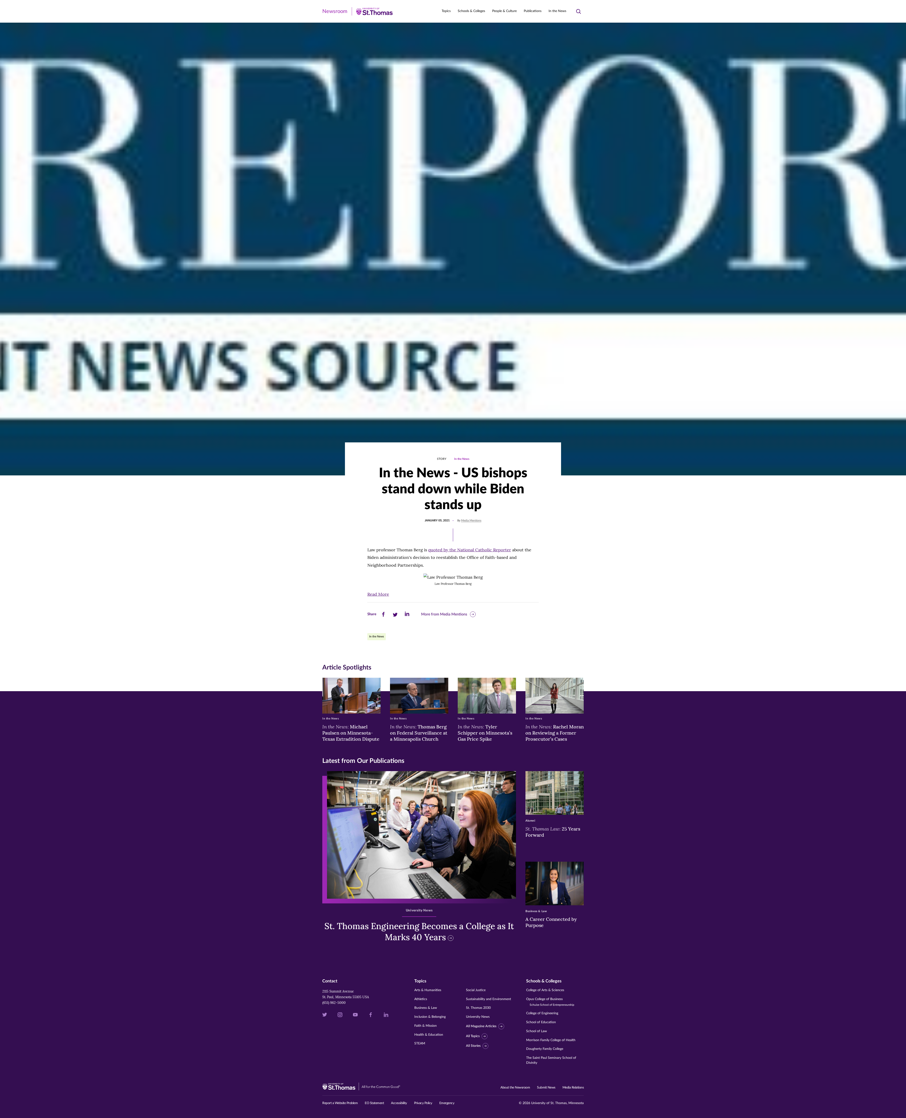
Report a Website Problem (340, 1103)
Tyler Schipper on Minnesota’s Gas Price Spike (485, 732)
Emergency (446, 1103)
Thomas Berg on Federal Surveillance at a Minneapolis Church (418, 732)
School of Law (536, 1031)
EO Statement (374, 1103)
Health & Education (428, 1034)
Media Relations (573, 1087)
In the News (557, 11)
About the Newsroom (515, 1087)
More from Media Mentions (444, 614)
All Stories (473, 1046)
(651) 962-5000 (334, 1003)
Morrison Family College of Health (550, 1040)
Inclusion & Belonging (430, 1016)
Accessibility (399, 1103)
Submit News (546, 1087)
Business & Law (425, 1008)
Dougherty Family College (544, 1049)
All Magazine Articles (481, 1026)
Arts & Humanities (427, 990)
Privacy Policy (423, 1103)
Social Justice (476, 990)
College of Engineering (542, 1013)
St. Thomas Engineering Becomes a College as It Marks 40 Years (419, 932)
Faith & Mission (425, 1025)
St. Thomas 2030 (478, 1008)
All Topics (473, 1036)
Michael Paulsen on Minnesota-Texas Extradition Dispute (350, 732)
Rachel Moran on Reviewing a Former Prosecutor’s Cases (554, 732)
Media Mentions (471, 520)
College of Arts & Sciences (545, 990)
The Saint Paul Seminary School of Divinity (551, 1060)
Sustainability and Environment (488, 999)
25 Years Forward (552, 832)
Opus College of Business (550, 1001)
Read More (378, 594)
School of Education (541, 1022)
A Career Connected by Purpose (551, 922)
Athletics (420, 999)
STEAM (419, 1043)
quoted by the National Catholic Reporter (469, 550)
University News (478, 1016)
